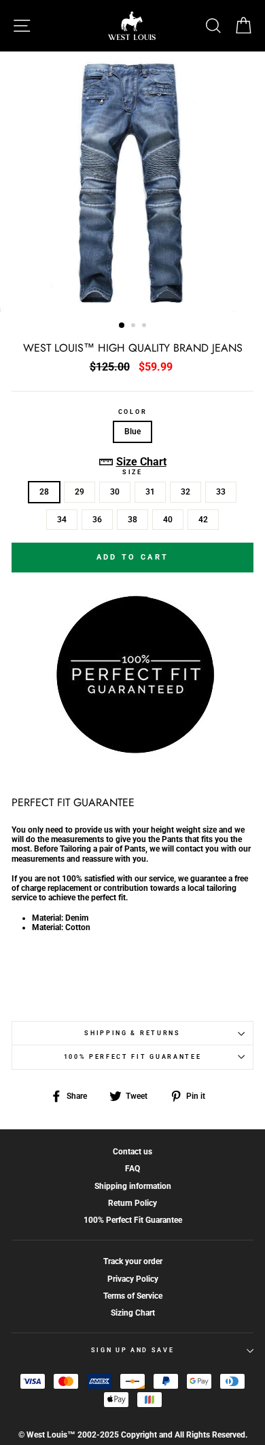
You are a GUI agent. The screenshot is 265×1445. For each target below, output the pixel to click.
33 (221, 492)
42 (203, 519)
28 (44, 492)
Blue (132, 431)
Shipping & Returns (132, 1033)
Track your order (132, 1261)
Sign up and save (133, 1350)
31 (150, 492)
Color (132, 412)
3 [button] (145, 326)
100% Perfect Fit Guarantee (133, 1056)
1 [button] (122, 325)
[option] (132, 181)
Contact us (132, 1151)
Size (132, 472)
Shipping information (132, 1186)
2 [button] (134, 326)
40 (168, 519)
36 (97, 519)
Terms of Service (132, 1296)
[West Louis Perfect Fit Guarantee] (132, 751)
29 (79, 492)
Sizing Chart (133, 1313)
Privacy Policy (132, 1279)
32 (185, 492)
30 (115, 492)
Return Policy (132, 1203)
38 (132, 519)
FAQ (132, 1168)
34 (62, 519)
